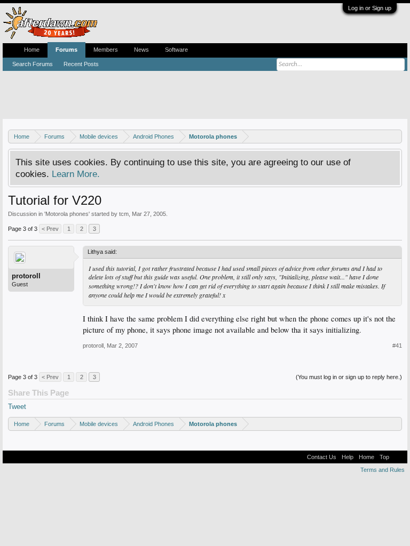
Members (105, 49)
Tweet (17, 407)
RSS (398, 457)
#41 (397, 345)
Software (176, 49)
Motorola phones (67, 214)
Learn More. (76, 173)
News (141, 49)
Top (384, 457)
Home (32, 49)
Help (347, 457)
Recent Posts (81, 64)
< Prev (50, 229)
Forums (66, 49)
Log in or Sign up (369, 8)
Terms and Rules (382, 470)
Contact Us (321, 457)
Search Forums (32, 64)
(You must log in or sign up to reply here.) (349, 377)
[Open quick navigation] (395, 136)
